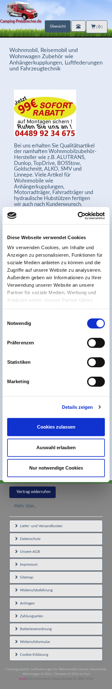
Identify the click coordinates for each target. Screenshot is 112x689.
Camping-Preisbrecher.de (20, 21)
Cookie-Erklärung (33, 654)
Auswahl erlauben (56, 447)
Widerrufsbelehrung (35, 590)
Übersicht (58, 26)
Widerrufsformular (34, 642)
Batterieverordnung (35, 629)
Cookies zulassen (56, 426)
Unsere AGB (29, 551)
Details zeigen (77, 407)
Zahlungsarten (30, 616)
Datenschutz (29, 539)
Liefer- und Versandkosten (40, 526)
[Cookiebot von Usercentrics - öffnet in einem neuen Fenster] (79, 216)
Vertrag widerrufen (33, 492)
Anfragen (26, 603)
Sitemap (25, 577)
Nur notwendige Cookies (56, 467)
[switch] (96, 343)
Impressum (28, 564)
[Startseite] (56, 10)
